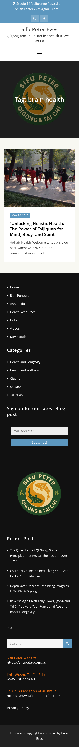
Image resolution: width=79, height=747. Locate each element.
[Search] (67, 643)
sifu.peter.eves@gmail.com (39, 9)
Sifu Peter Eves (39, 29)
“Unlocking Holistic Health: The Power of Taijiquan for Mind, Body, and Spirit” (37, 228)
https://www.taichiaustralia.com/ (33, 695)
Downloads (18, 337)
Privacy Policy (18, 707)
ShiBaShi (16, 387)
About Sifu (17, 304)
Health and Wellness (25, 370)
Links (13, 320)
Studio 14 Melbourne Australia (38, 4)
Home (14, 287)
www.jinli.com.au (21, 679)
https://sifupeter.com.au (26, 662)
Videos (15, 328)
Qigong (15, 378)
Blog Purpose (19, 295)
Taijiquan (16, 395)
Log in (11, 627)
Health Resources (22, 312)
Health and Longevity (25, 362)
